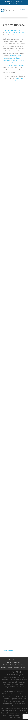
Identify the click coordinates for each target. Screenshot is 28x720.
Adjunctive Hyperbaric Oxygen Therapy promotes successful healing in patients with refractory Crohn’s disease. (13, 423)
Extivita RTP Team (8, 664)
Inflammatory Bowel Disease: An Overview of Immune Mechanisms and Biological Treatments (14, 611)
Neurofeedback (14, 58)
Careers (23, 667)
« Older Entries (8, 650)
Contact (10, 667)
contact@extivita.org (14, 3)
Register (3, 667)
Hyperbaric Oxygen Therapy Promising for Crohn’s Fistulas (13, 105)
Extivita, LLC (18, 675)
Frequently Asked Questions (13, 662)
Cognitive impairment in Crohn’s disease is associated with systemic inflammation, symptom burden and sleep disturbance (14, 376)
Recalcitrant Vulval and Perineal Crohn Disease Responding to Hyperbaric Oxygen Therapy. (13, 260)
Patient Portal (19, 664)
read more (7, 130)
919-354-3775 (19, 1)
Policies (16, 667)
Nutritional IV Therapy (10, 60)
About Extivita (13, 660)
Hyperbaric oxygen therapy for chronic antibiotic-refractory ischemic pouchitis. (12, 511)
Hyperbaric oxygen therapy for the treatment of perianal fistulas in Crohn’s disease (13, 217)
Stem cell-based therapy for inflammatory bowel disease (12, 157)
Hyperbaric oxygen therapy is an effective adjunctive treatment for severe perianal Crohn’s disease (13, 315)
